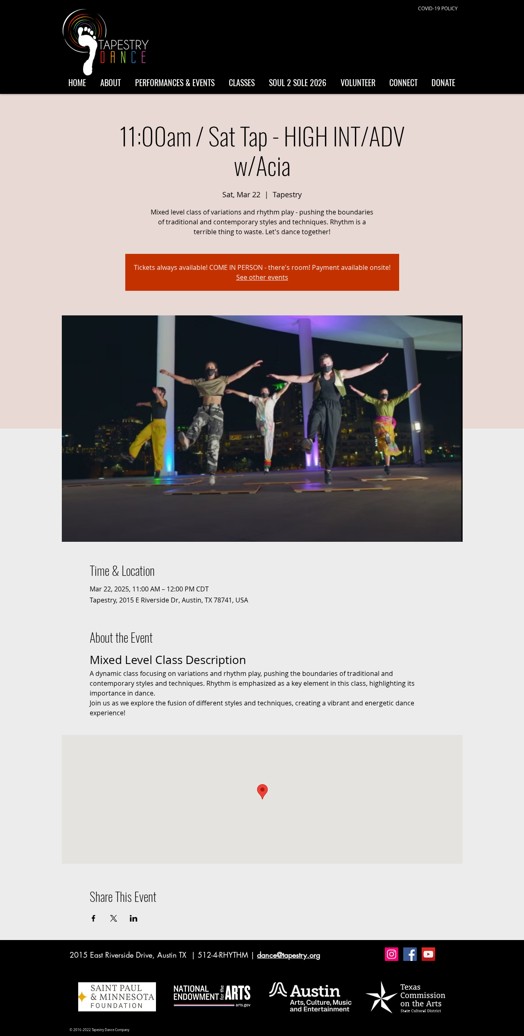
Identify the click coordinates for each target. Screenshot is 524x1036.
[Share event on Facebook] (93, 918)
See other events (262, 277)
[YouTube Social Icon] (428, 954)
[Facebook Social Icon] (410, 954)
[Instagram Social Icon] (391, 954)
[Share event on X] (113, 918)
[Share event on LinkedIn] (134, 918)
